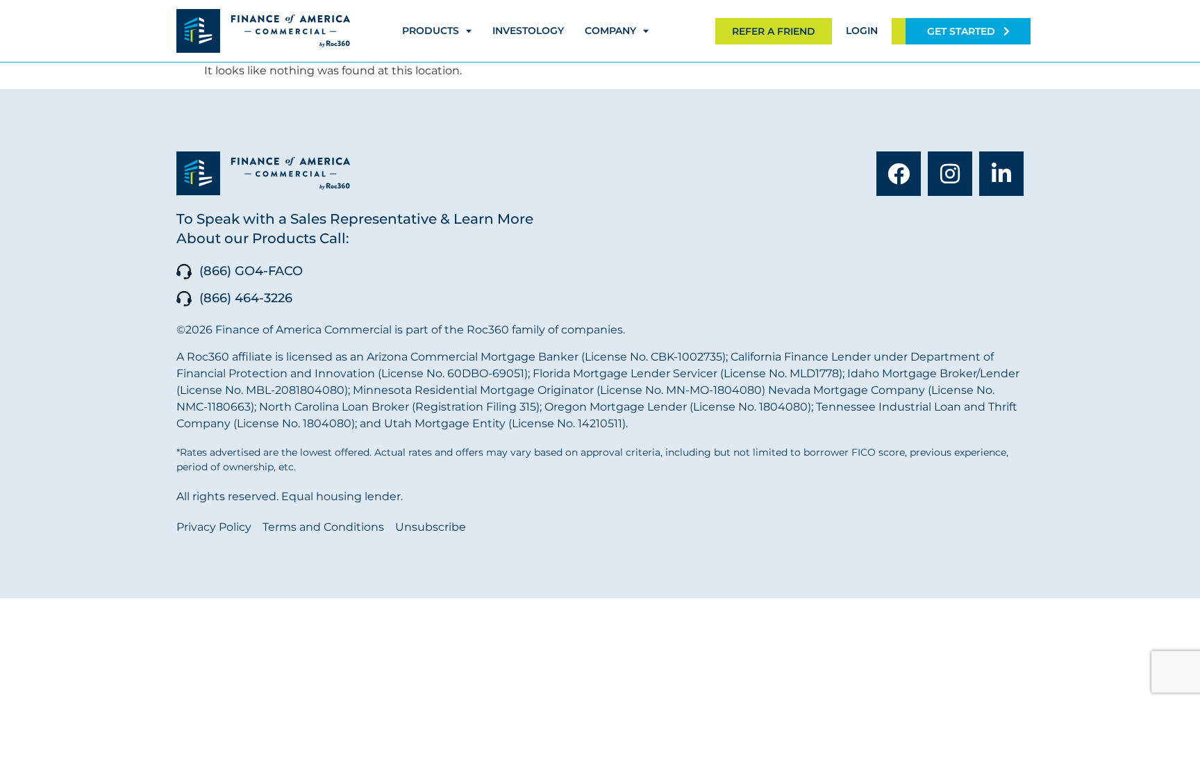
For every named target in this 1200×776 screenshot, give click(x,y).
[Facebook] (898, 173)
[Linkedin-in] (1001, 173)
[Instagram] (950, 173)
